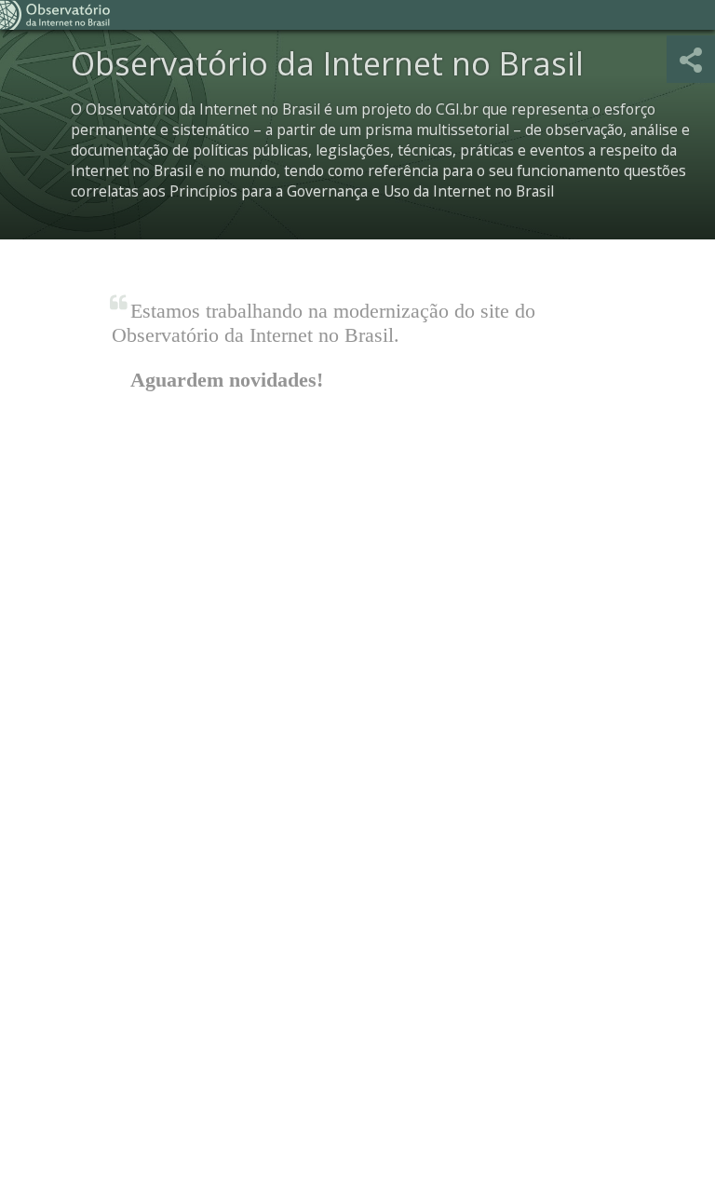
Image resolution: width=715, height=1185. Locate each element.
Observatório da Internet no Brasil (56, 15)
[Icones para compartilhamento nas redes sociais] (691, 59)
